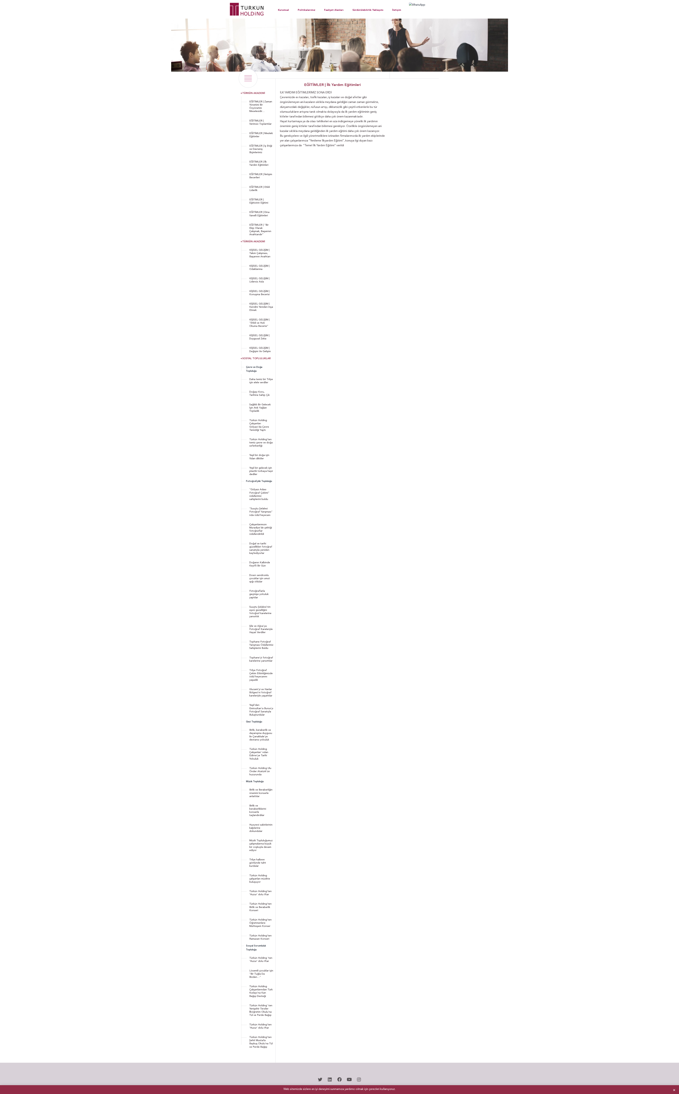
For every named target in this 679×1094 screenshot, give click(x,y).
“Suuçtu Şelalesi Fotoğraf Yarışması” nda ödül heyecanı (260, 511)
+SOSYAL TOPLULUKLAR (255, 358)
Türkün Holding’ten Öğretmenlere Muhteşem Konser (260, 923)
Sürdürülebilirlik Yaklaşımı (367, 10)
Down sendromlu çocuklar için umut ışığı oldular (259, 578)
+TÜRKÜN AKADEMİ (252, 93)
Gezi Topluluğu (254, 722)
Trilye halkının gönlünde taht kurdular (257, 862)
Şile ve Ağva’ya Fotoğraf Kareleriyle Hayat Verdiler (261, 629)
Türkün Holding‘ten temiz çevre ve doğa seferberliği (261, 442)
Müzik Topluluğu (255, 781)
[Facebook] (339, 1079)
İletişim (396, 10)
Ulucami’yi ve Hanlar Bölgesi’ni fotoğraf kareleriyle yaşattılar (260, 692)
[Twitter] (320, 1079)
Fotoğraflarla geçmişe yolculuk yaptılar (259, 594)
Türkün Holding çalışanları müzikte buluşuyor (259, 878)
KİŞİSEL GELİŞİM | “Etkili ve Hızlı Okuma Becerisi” (259, 323)
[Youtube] (349, 1079)
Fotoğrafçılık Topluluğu (259, 481)
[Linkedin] (329, 1079)
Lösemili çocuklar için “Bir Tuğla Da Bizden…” (261, 973)
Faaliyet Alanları (334, 10)
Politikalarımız (306, 10)
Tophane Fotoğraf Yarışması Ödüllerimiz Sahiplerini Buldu (261, 645)
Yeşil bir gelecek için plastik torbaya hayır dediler (261, 471)
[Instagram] (359, 1079)
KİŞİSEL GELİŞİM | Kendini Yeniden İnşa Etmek (261, 307)
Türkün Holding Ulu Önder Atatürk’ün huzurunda (260, 771)
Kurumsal (283, 10)
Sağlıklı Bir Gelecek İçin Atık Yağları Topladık (260, 407)
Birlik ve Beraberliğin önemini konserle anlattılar (260, 793)
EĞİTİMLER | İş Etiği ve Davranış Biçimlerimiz (260, 149)
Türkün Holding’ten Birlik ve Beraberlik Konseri (260, 907)
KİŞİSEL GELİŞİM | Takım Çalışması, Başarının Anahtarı (259, 253)
